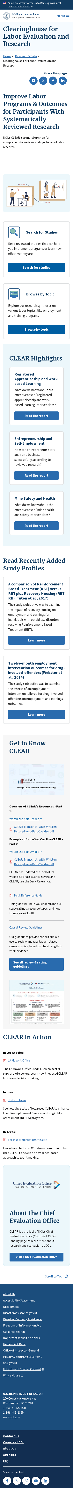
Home (7, 56)
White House (11, 1375)
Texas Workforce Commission (27, 1140)
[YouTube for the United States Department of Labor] (36, 1481)
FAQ (5, 1461)
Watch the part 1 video (24, 819)
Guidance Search (14, 1332)
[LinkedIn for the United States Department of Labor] (45, 1481)
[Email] (33, 81)
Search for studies (36, 267)
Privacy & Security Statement (22, 1357)
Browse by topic (36, 329)
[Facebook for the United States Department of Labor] (7, 1481)
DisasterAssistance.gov (18, 1313)
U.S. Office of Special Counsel (22, 1369)
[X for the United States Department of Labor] (17, 1481)
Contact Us (11, 1436)
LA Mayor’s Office (19, 1060)
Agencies (9, 1455)
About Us (9, 1294)
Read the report (31, 417)
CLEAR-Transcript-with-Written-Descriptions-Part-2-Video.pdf (36, 861)
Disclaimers (11, 1307)
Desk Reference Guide (28, 895)
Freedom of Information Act (22, 1325)
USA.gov (8, 1363)
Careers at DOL (13, 1442)
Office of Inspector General (21, 1350)
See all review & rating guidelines (30, 964)
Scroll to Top (54, 1276)
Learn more (26, 641)
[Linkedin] (63, 81)
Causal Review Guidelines (26, 927)
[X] (43, 81)
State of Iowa (17, 1100)
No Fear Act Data (14, 1344)
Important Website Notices (21, 1338)
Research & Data (26, 56)
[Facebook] (53, 81)
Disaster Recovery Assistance (22, 1319)
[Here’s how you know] (36, 5)
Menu (61, 16)
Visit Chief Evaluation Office (36, 1257)
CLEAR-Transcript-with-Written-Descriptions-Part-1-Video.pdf (36, 829)
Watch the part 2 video (24, 852)
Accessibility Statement (19, 1300)
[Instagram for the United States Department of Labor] (26, 1481)
